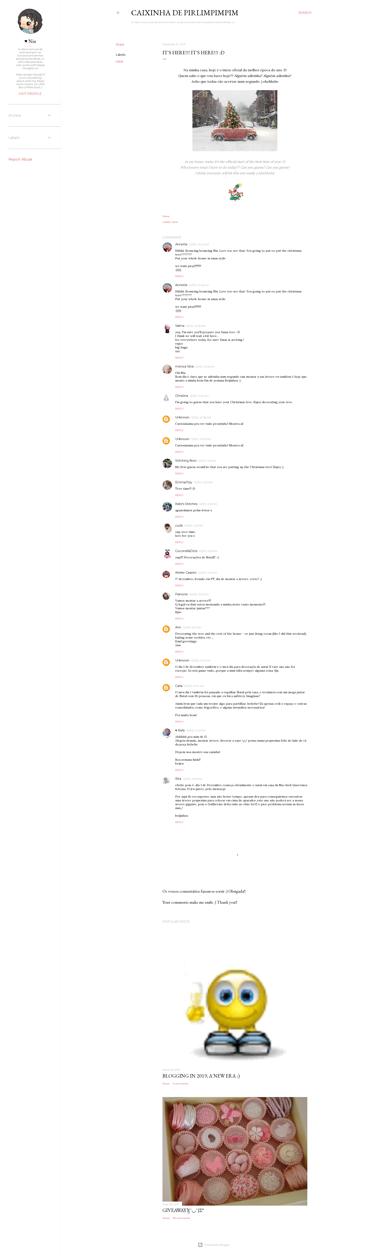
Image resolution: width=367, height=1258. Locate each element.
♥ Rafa (180, 730)
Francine (181, 594)
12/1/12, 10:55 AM (205, 366)
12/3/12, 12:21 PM (195, 730)
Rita (178, 779)
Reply (179, 276)
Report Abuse (20, 159)
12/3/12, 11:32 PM (192, 778)
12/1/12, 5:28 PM (208, 551)
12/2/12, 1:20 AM (207, 572)
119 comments (181, 1218)
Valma (179, 326)
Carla (178, 686)
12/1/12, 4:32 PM (194, 525)
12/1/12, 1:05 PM (207, 460)
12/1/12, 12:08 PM (201, 417)
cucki (179, 525)
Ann (178, 627)
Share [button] (120, 44)
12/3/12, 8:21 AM (192, 627)
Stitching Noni (185, 461)
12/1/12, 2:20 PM (203, 482)
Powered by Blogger (217, 1244)
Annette (181, 244)
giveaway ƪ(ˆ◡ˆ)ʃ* (183, 1210)
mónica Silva (184, 366)
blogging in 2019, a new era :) (201, 1075)
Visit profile (30, 94)
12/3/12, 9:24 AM (200, 660)
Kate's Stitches (186, 504)
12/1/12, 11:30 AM (199, 395)
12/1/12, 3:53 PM (208, 504)
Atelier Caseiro (185, 572)
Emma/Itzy (183, 482)
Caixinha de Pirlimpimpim (185, 13)
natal (119, 61)
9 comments (180, 1083)
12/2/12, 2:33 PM (198, 594)
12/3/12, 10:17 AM (194, 686)
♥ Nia (30, 41)
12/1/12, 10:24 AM (199, 244)
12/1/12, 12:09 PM (201, 439)
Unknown (182, 417)
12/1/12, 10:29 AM (196, 325)
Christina (181, 396)
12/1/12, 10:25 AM (199, 285)
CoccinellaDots (186, 551)
